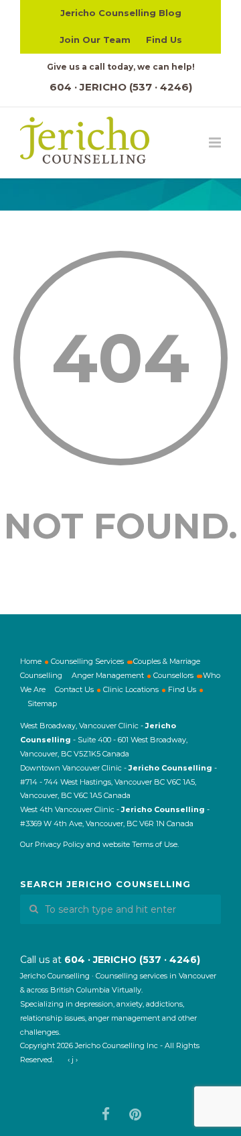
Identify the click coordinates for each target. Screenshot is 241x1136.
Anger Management (108, 675)
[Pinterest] (135, 1114)
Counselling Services (87, 661)
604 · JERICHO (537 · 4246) (121, 86)
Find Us (164, 39)
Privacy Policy (59, 844)
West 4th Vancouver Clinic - (70, 809)
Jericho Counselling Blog (120, 12)
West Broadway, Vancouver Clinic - (82, 725)
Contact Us (74, 689)
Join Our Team (95, 39)
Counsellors (173, 675)
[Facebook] (105, 1114)
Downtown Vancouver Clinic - (74, 768)
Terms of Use (154, 844)
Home (31, 661)
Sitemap (42, 703)
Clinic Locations (131, 689)
